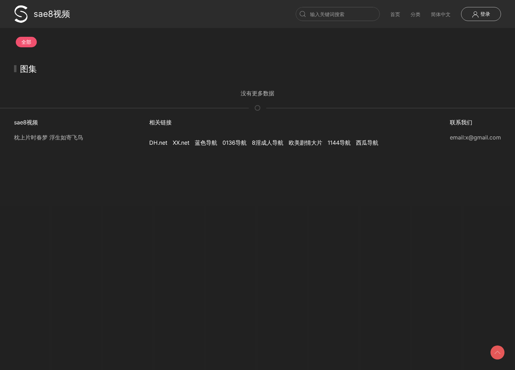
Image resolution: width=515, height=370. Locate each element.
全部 (26, 42)
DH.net (158, 142)
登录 (484, 14)
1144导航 (339, 142)
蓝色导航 (206, 142)
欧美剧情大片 (305, 142)
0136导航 (234, 142)
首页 (395, 14)
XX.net (181, 142)
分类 (415, 14)
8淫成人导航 (267, 142)
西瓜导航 (367, 142)
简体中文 (441, 14)
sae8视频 (52, 14)
